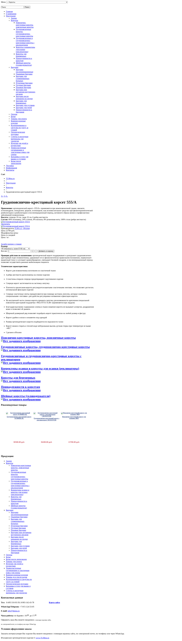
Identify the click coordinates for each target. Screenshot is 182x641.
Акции (14, 18)
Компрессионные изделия (17, 575)
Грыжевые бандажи (24, 74)
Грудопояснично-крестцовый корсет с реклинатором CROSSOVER (46, 419)
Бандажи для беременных (21, 102)
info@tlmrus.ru (14, 611)
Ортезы (14, 114)
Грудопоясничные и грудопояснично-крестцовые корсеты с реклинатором (25, 41)
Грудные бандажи (23, 85)
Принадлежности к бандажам (24, 111)
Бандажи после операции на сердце (24, 97)
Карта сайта (54, 602)
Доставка (10, 166)
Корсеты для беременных (21, 55)
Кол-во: (4, 251)
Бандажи (14, 67)
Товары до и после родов (16, 577)
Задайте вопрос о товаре (11, 244)
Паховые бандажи (23, 87)
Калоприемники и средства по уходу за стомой (19, 127)
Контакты (10, 170)
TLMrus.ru (10, 178)
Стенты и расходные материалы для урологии (19, 139)
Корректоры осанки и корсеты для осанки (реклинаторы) (40, 368)
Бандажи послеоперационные (24, 71)
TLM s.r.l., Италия (22, 228)
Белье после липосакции (16, 162)
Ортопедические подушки (18, 133)
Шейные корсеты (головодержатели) (24, 64)
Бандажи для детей (24, 107)
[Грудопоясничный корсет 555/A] (15, 226)
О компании (11, 14)
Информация (11, 168)
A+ (2, 196)
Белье (13, 116)
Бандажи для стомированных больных (22, 78)
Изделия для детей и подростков (19, 144)
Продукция (10, 16)
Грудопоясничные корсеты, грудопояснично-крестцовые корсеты (24, 32)
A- (7, 196)
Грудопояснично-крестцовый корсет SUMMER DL (19, 417)
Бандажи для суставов (25, 105)
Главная (9, 11)
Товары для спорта (19, 119)
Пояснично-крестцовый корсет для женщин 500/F (74, 417)
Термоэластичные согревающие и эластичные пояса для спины (20, 151)
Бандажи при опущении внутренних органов (25, 92)
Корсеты (14, 20)
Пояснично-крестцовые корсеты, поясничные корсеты (25, 25)
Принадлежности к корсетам (20, 386)
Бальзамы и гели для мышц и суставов (19, 158)
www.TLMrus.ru (42, 638)
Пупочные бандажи (24, 83)
